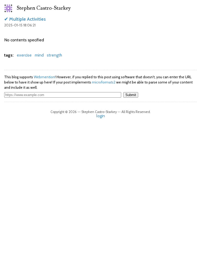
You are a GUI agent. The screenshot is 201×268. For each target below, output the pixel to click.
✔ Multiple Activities (25, 19)
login (100, 115)
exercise (24, 55)
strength (54, 55)
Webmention (44, 77)
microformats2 (103, 82)
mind (39, 55)
